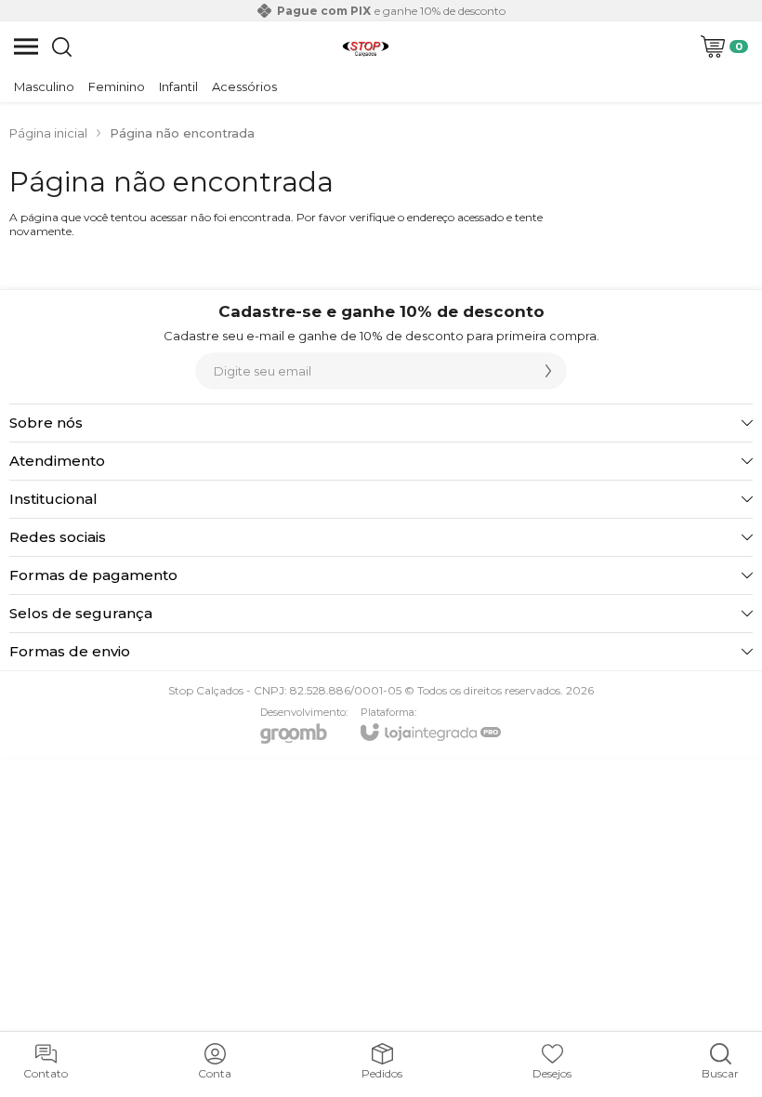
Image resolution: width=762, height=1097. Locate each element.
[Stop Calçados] (366, 46)
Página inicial (48, 133)
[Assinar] (548, 371)
